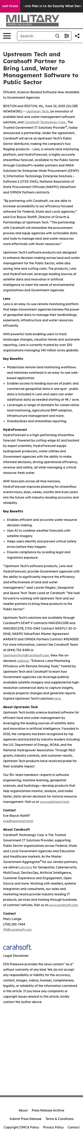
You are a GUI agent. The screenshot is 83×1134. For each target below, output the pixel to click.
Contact (74, 1127)
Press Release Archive (48, 1110)
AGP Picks (10, 6)
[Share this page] (77, 36)
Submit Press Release (26, 1119)
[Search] (57, 35)
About (23, 1110)
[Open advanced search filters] (66, 35)
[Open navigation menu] (7, 36)
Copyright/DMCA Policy (21, 1127)
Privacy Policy (53, 1127)
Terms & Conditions (59, 1119)
